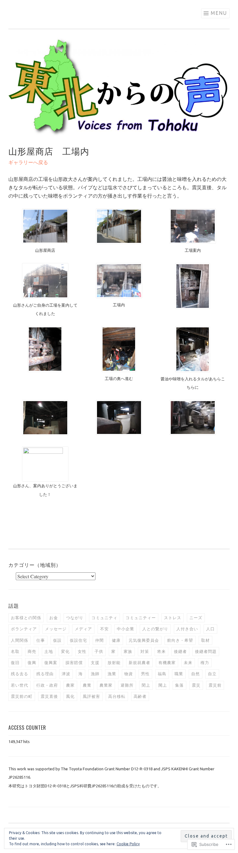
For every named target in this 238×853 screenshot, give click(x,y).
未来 (188, 662)
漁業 (112, 673)
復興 (32, 662)
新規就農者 (139, 662)
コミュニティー (141, 617)
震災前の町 (22, 696)
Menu (219, 13)
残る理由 (45, 673)
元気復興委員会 (144, 640)
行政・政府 (47, 685)
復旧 (15, 662)
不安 (104, 629)
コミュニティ (104, 617)
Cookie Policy (128, 844)
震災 (196, 685)
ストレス (172, 617)
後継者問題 (206, 651)
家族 (128, 651)
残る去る (19, 673)
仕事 (40, 640)
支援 (95, 662)
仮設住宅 (78, 640)
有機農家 (167, 662)
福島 (162, 673)
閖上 (162, 685)
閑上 (146, 685)
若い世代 (19, 685)
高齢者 (140, 696)
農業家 (105, 685)
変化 (65, 651)
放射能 (114, 662)
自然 (195, 673)
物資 (128, 673)
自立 (212, 673)
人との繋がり (155, 629)
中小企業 (125, 629)
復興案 (50, 662)
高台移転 (117, 696)
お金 (53, 617)
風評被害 (91, 696)
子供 (99, 651)
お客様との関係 (26, 617)
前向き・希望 (180, 640)
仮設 (57, 640)
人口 (210, 629)
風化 (70, 696)
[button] (45, 231)
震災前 (215, 685)
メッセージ (56, 629)
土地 (48, 651)
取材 (205, 640)
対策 (144, 651)
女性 (82, 651)
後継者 (180, 651)
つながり (74, 617)
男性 (145, 673)
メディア (83, 629)
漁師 (95, 673)
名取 (15, 651)
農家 (70, 685)
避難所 (127, 685)
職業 (178, 673)
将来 (161, 651)
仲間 (99, 640)
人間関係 (19, 640)
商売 (32, 651)
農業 (87, 685)
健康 (116, 640)
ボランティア (24, 629)
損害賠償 (74, 662)
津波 (66, 673)
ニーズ (195, 617)
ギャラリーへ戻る (28, 162)
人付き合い (187, 629)
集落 (179, 685)
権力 (205, 662)
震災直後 (49, 696)
